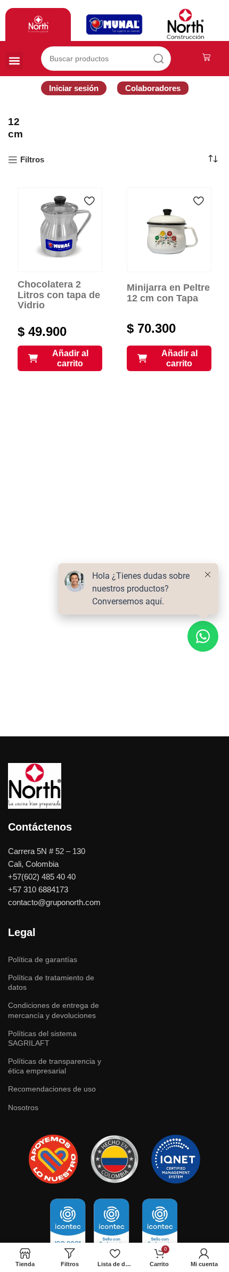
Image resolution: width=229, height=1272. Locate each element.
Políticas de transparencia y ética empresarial (54, 1066)
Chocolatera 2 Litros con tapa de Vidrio (59, 295)
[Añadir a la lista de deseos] (89, 200)
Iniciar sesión (74, 88)
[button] (14, 60)
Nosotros (23, 1107)
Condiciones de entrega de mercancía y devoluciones (53, 1010)
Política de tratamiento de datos (51, 982)
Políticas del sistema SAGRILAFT (42, 1038)
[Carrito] (206, 57)
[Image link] (34, 785)
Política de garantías (42, 959)
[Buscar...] (158, 58)
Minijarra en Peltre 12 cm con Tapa (168, 292)
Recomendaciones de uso (52, 1089)
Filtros (32, 159)
